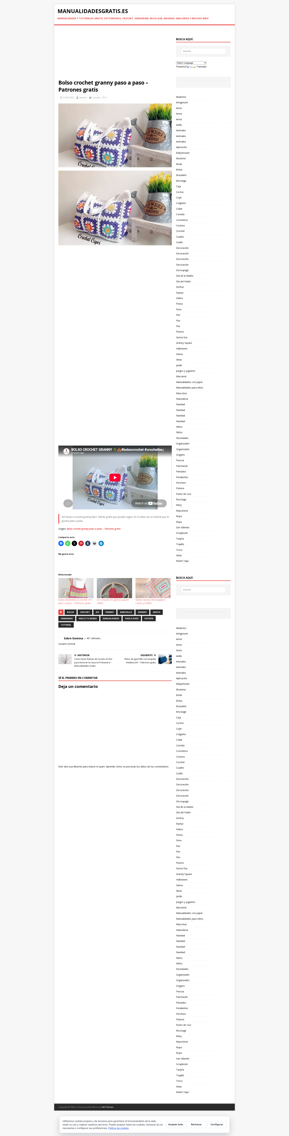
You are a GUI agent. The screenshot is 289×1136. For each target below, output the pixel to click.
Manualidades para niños (189, 387)
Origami (180, 454)
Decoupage (182, 270)
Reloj (179, 505)
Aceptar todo (175, 1124)
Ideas (179, 359)
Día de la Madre (184, 275)
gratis (156, 612)
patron (148, 618)
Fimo (179, 309)
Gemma (83, 97)
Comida (180, 214)
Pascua (180, 460)
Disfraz (180, 287)
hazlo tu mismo (88, 618)
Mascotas (181, 393)
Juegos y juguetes (185, 370)
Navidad (180, 404)
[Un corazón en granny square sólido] (114, 588)
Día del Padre (183, 281)
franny (109, 612)
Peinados (181, 471)
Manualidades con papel (189, 382)
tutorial (66, 624)
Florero (180, 331)
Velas (179, 555)
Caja (178, 186)
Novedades (182, 438)
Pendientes (182, 477)
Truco (179, 549)
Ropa (179, 516)
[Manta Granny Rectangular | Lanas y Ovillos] (153, 588)
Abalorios (181, 96)
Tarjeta (180, 538)
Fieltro (179, 298)
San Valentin (182, 527)
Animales (181, 130)
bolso (70, 612)
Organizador (182, 443)
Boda (179, 164)
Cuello (179, 242)
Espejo (179, 292)
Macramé (181, 376)
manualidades (111, 618)
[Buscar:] (203, 51)
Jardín (179, 365)
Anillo (179, 124)
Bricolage (181, 180)
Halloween (181, 348)
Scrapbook (182, 533)
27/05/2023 (68, 97)
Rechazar (196, 1124)
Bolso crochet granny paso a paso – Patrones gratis (94, 528)
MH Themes (107, 1107)
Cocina (179, 192)
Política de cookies (118, 1128)
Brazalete (181, 175)
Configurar (217, 1124)
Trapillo (180, 544)
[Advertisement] (115, 54)
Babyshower (183, 152)
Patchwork (182, 466)
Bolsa (179, 169)
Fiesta (179, 303)
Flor (178, 314)
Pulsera (180, 488)
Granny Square (184, 342)
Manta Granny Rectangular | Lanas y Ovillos (150, 601)
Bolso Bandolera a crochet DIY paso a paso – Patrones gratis (75, 601)
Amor (179, 108)
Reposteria (182, 510)
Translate (201, 66)
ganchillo (126, 612)
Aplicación (181, 147)
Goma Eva (181, 337)
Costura (180, 225)
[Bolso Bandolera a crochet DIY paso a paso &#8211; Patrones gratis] (75, 588)
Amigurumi (182, 102)
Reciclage (181, 499)
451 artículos (94, 638)
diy (97, 612)
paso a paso (131, 618)
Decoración (182, 248)
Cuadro (180, 236)
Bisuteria (181, 158)
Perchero (181, 482)
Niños (179, 426)
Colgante (181, 203)
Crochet (96, 97)
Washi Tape (182, 560)
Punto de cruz (183, 493)
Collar (179, 208)
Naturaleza (182, 398)
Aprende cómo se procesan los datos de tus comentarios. (137, 766)
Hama (179, 354)
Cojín (179, 197)
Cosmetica (182, 220)
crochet (85, 612)
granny (142, 612)
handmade (67, 618)
